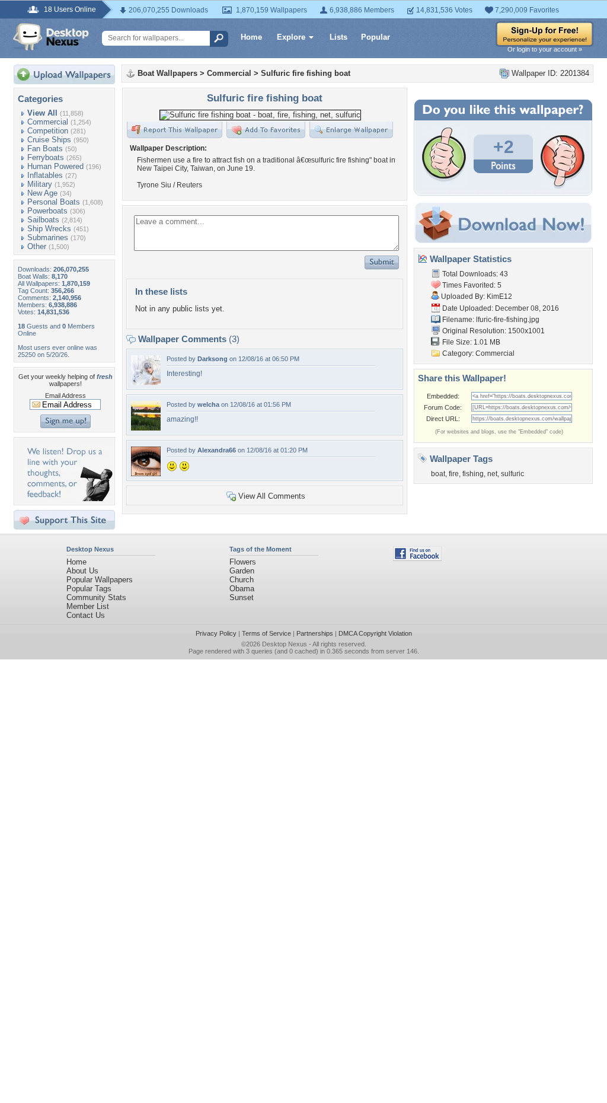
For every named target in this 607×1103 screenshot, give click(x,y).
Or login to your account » (544, 49)
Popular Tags (88, 588)
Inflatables (45, 175)
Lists (338, 37)
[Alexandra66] (146, 473)
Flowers (242, 561)
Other (36, 246)
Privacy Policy (216, 633)
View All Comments (271, 496)
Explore (291, 37)
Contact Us (85, 615)
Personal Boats (53, 201)
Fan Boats (45, 148)
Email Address (65, 395)
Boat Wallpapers (167, 73)
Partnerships (314, 633)
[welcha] (146, 427)
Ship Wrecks (49, 228)
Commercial (47, 121)
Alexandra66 (216, 450)
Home (251, 37)
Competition (47, 130)
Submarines (47, 237)
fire (454, 474)
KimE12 (499, 296)
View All (42, 113)
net (492, 474)
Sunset (241, 597)
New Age (42, 193)
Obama (241, 588)
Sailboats (43, 219)
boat (438, 474)
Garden (241, 570)
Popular (375, 37)
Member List (87, 606)
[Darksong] (146, 382)
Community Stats (96, 597)
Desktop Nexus (284, 644)
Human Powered (55, 166)
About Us (82, 570)
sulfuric (512, 474)
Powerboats (47, 210)
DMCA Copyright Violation (375, 633)
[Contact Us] (68, 498)
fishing (473, 474)
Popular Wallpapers (99, 579)
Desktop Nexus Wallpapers (51, 36)
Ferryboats (45, 157)
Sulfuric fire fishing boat (305, 73)
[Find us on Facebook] (417, 558)
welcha (208, 404)
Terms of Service (266, 633)
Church (241, 579)
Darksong (212, 358)
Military (39, 184)
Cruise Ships (49, 139)
